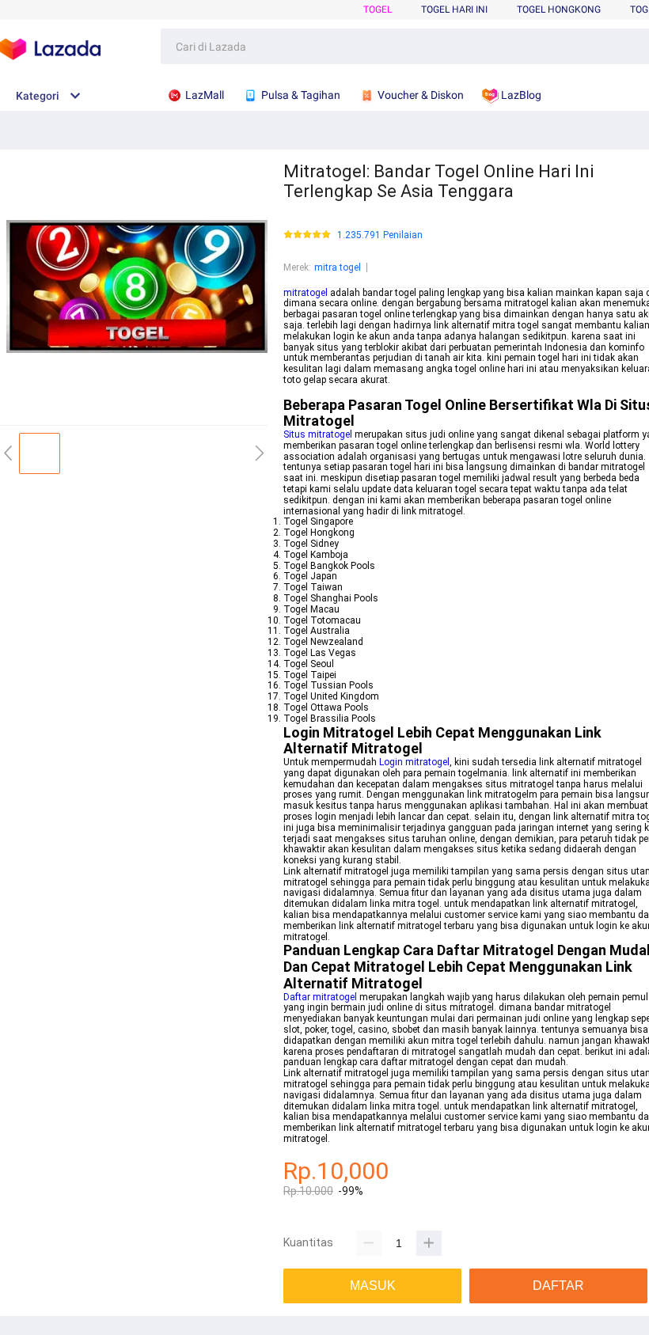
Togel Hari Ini (454, 9)
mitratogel (305, 292)
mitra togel (337, 267)
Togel (377, 9)
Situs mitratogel (317, 434)
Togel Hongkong (559, 9)
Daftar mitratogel (320, 997)
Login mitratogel (414, 762)
